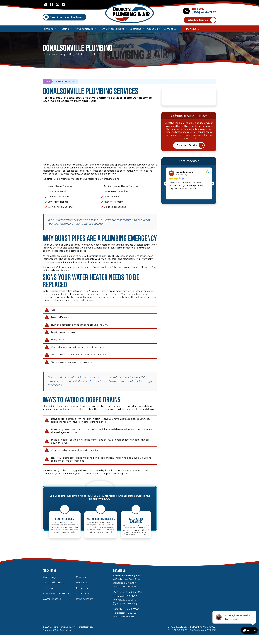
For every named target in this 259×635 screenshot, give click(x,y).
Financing (190, 28)
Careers (81, 577)
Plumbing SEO (50, 630)
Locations (135, 28)
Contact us (97, 381)
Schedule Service (198, 20)
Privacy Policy (85, 599)
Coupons (82, 588)
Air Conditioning (84, 28)
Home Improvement (111, 28)
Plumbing (48, 28)
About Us (152, 28)
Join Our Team (66, 17)
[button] (212, 184)
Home (47, 81)
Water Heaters (52, 599)
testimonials (125, 220)
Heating (64, 28)
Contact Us (170, 28)
